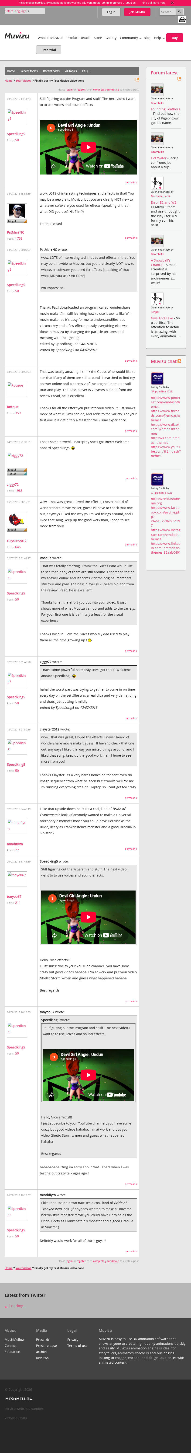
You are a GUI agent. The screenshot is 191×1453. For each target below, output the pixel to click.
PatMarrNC (15, 232)
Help (157, 37)
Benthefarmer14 (160, 196)
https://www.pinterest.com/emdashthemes (166, 402)
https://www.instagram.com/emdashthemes (166, 534)
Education (12, 1351)
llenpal (155, 312)
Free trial (48, 50)
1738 (19, 238)
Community (129, 37)
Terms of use (77, 1345)
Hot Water (159, 158)
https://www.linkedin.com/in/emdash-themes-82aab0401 (166, 548)
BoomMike (157, 103)
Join (137, 12)
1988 (19, 490)
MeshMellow (14, 1339)
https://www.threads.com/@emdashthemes (165, 415)
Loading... (17, 1305)
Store (98, 37)
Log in (111, 12)
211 (18, 902)
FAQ (85, 71)
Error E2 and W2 (164, 202)
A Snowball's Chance (161, 262)
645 (18, 547)
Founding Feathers (165, 109)
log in (69, 89)
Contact (11, 1345)
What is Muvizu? (50, 37)
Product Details (78, 37)
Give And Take (162, 318)
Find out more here (154, 2)
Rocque (13, 407)
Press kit (42, 1339)
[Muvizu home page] (17, 34)
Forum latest (164, 73)
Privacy (72, 1339)
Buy (175, 37)
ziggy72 (13, 484)
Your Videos (23, 80)
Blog (147, 37)
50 (17, 140)
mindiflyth (15, 844)
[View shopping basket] (182, 19)
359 (18, 413)
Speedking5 (16, 134)
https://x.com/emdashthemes (165, 440)
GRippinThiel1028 (161, 391)
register (81, 89)
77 (17, 850)
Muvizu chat (164, 361)
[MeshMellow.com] (18, 1399)
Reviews (42, 1357)
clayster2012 (17, 540)
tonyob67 (14, 896)
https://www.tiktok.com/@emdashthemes (165, 429)
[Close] (172, 2)
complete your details (106, 89)
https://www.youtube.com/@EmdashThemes (166, 451)
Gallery (111, 37)
